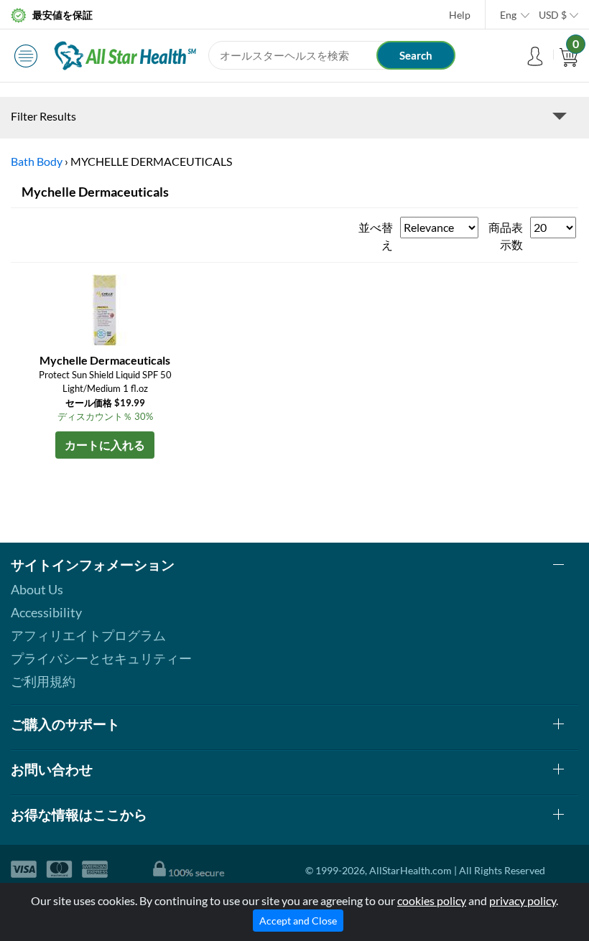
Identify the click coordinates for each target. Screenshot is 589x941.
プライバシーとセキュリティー (101, 658)
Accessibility (46, 612)
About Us (37, 589)
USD (553, 15)
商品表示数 (505, 235)
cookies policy (431, 900)
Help (459, 15)
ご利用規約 (43, 681)
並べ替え (375, 235)
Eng (508, 15)
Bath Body (36, 161)
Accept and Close (298, 920)
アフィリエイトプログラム (88, 635)
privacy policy (522, 900)
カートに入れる (105, 444)
